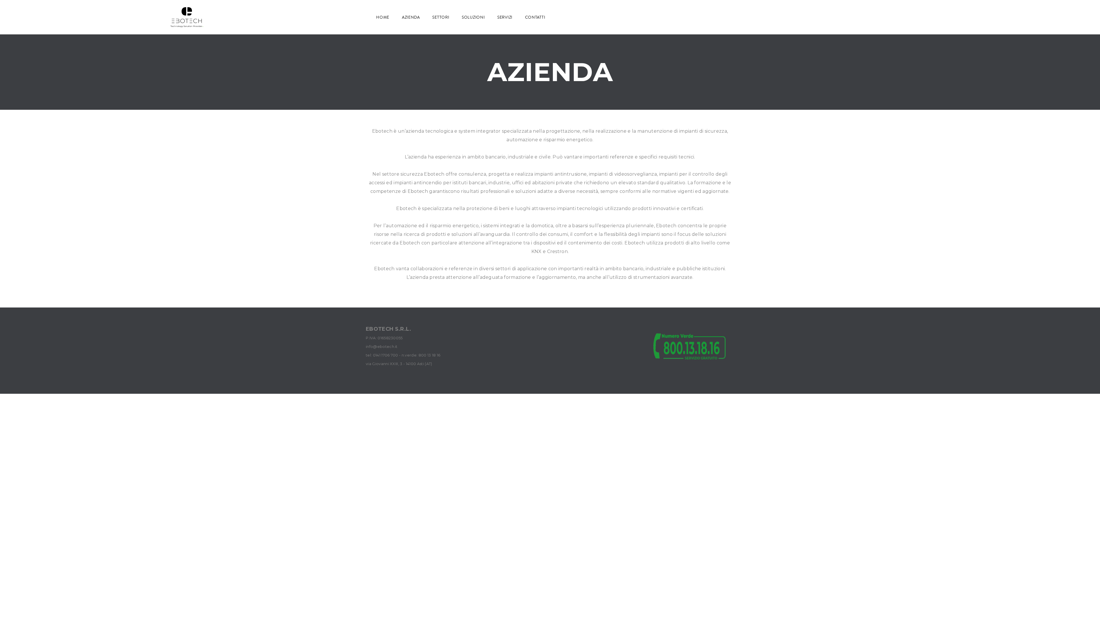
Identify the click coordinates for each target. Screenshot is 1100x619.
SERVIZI (505, 17)
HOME (383, 17)
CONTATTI (535, 17)
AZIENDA (411, 17)
